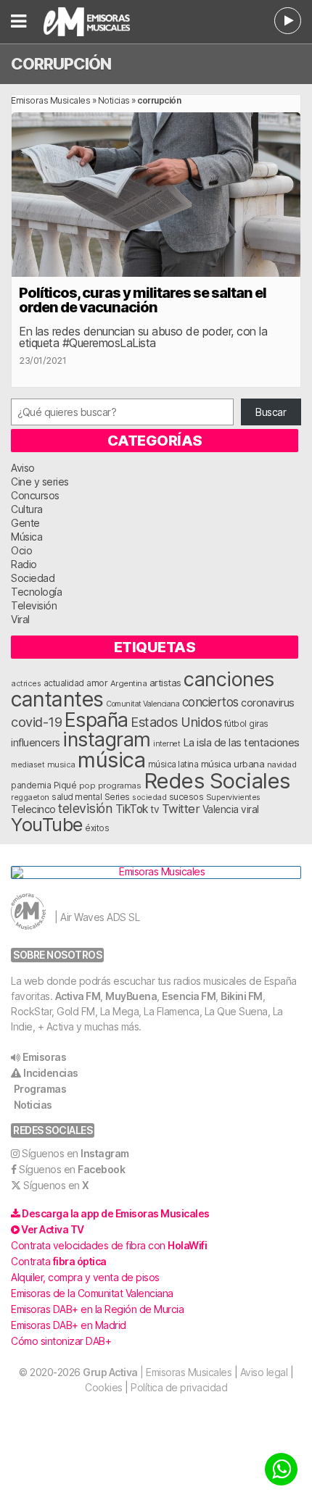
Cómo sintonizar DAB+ (61, 1341)
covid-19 (36, 722)
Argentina (128, 683)
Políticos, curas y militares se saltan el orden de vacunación (142, 300)
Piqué (65, 785)
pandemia (31, 785)
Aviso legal (264, 1372)
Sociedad (32, 578)
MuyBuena (131, 996)
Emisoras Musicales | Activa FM (105, 21)
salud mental (77, 797)
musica (61, 764)
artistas (165, 682)
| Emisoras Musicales (157, 1372)
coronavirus (268, 702)
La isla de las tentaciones (241, 742)
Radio (24, 564)
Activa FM (78, 996)
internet (166, 744)
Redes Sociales (217, 780)
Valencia (220, 809)
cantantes (57, 699)
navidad (282, 764)
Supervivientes (233, 797)
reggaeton (30, 797)
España (96, 719)
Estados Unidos (176, 722)
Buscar (270, 412)
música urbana (233, 764)
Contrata (59, 1261)
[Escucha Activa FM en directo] (287, 20)
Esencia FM (188, 996)
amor (96, 683)
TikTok (131, 809)
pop (87, 785)
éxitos (97, 828)
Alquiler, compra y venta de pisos (85, 1277)
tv (154, 809)
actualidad (64, 683)
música (111, 759)
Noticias (114, 100)
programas (119, 785)
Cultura (27, 509)
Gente (25, 523)
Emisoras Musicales (50, 100)
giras (258, 724)
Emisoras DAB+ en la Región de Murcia (97, 1309)
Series (117, 797)
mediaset (27, 764)
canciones (229, 679)
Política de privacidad (179, 1387)
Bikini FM (242, 996)
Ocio (21, 550)
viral (250, 809)
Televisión (34, 605)
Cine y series (40, 481)
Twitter (181, 808)
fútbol (235, 724)
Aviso (23, 468)
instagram (106, 739)
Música (26, 536)
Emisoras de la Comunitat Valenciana (92, 1293)
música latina (173, 764)
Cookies (104, 1387)
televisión (85, 808)
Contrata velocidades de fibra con (109, 1245)
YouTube (47, 824)
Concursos (35, 495)
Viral (20, 619)
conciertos (210, 701)
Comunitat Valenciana (142, 704)
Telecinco (33, 809)
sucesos (186, 796)
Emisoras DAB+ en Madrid (68, 1325)
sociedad (149, 797)
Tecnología (36, 592)
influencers (35, 742)
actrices (26, 683)
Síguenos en (75, 1153)
